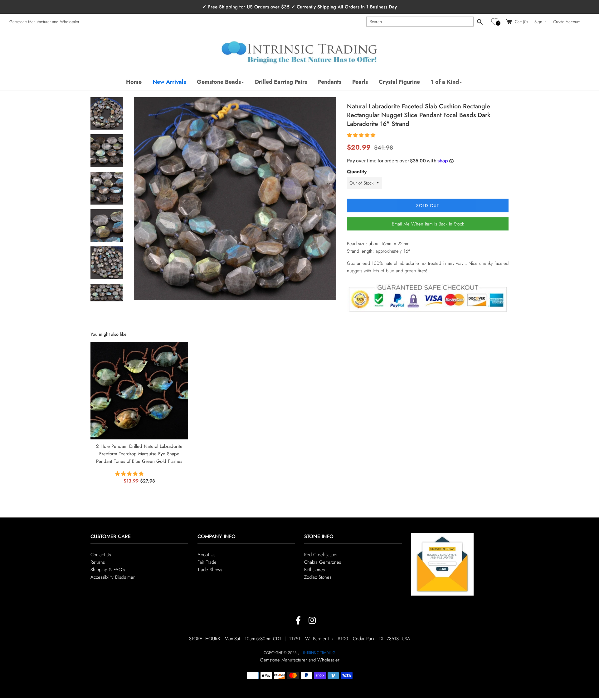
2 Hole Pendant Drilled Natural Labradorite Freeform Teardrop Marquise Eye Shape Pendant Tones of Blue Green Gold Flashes (139, 454)
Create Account (566, 22)
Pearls (360, 82)
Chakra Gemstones (322, 562)
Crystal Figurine (399, 82)
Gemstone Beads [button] (219, 82)
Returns (97, 562)
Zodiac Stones (317, 577)
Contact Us (100, 554)
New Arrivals (169, 82)
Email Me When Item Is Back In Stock (428, 223)
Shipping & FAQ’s (107, 569)
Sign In (540, 22)
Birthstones (314, 569)
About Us (206, 554)
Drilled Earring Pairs (281, 82)
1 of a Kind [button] (445, 82)
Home (134, 82)
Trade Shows (209, 569)
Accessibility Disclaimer (112, 577)
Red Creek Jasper (321, 554)
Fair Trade (207, 562)
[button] (495, 22)
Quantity (357, 171)
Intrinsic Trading (319, 653)
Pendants (329, 82)
